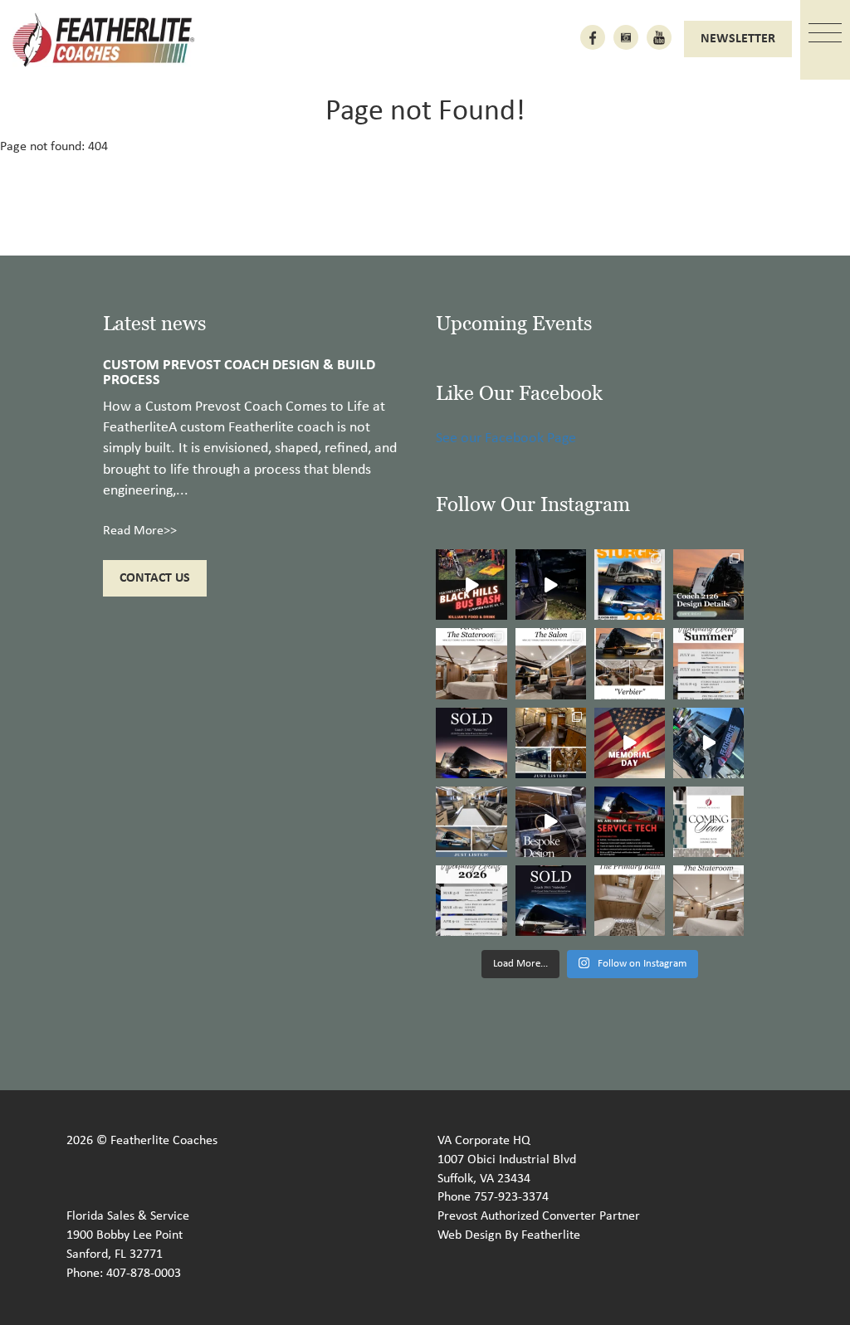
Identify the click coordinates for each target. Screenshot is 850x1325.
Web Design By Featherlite (508, 1235)
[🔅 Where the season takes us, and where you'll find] (708, 663)
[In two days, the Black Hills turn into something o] (629, 584)
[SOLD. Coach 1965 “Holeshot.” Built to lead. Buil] (550, 900)
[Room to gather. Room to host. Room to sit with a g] (550, 663)
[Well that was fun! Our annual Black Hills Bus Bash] (471, 584)
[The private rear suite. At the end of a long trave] (471, 663)
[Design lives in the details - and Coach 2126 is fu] (708, 584)
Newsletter (738, 39)
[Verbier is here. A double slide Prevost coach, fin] (629, 663)
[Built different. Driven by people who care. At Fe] (629, 822)
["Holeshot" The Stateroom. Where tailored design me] (708, 900)
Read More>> (140, 531)
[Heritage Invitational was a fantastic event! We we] (708, 743)
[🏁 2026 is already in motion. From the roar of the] (471, 900)
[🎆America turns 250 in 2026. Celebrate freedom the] (708, 822)
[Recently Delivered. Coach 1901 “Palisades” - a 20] (471, 743)
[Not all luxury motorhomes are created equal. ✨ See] (550, 822)
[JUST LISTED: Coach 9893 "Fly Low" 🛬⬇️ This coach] (550, 743)
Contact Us (155, 578)
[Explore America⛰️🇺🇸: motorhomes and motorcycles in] (550, 584)
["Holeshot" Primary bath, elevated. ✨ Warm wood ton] (629, 900)
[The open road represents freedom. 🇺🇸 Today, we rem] (629, 743)
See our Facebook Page (506, 438)
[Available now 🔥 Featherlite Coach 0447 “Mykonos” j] (471, 822)
